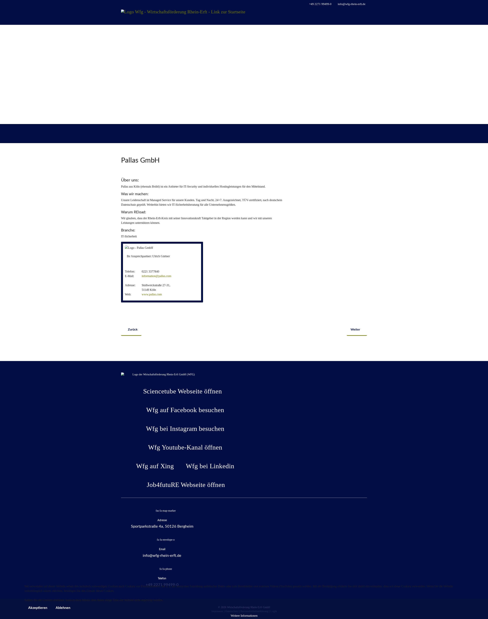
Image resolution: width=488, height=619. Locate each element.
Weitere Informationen (244, 615)
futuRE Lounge (303, 30)
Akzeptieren (37, 608)
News (340, 30)
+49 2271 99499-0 (320, 4)
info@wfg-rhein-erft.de (351, 4)
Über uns (323, 30)
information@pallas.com (156, 276)
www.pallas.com (152, 294)
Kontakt (357, 30)
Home (228, 30)
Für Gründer (276, 30)
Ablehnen (63, 608)
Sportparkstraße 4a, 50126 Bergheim (162, 526)
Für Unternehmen (248, 30)
